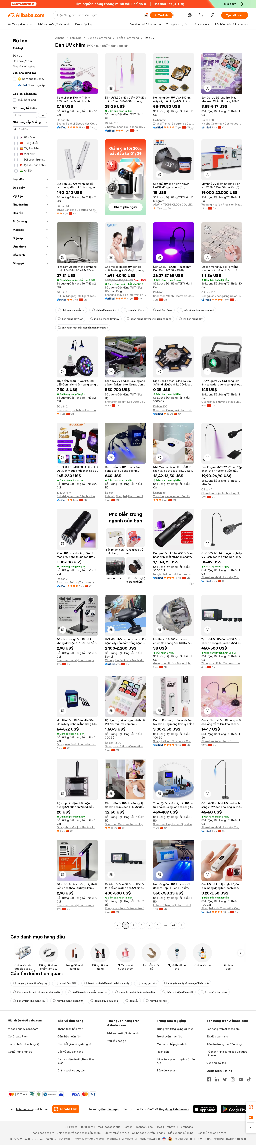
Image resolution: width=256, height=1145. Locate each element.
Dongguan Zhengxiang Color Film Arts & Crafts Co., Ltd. (221, 295)
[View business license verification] (164, 1139)
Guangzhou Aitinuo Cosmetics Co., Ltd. (125, 746)
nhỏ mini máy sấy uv (73, 310)
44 (173, 925)
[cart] (202, 15)
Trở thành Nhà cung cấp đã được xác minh (226, 1053)
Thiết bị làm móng (128, 37)
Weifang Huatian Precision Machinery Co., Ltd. (221, 204)
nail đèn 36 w (164, 310)
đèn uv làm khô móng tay (31, 1000)
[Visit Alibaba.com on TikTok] (248, 1079)
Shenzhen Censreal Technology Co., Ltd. (125, 824)
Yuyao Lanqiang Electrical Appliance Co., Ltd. (77, 209)
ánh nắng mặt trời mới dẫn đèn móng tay (85, 327)
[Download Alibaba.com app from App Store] (205, 1109)
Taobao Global (144, 1126)
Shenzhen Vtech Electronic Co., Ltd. (173, 295)
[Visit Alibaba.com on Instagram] (232, 1079)
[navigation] (30, 482)
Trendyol (170, 1126)
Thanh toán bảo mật (70, 1028)
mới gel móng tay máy (106, 318)
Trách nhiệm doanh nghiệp (24, 1044)
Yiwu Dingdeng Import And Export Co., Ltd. (173, 496)
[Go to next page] (181, 925)
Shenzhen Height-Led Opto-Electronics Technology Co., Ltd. (125, 401)
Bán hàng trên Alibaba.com (223, 1028)
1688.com (87, 1126)
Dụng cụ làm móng (99, 37)
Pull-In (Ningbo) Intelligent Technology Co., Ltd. (77, 295)
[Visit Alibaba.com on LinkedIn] (216, 1079)
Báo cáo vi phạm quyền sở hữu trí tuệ (177, 1061)
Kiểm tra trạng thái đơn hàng (224, 1044)
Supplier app (110, 1109)
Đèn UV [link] (149, 37)
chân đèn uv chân (106, 310)
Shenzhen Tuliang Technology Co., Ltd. (77, 582)
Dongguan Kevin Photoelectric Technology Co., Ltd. (77, 744)
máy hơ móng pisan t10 (70, 1000)
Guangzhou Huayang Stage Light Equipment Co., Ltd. (221, 401)
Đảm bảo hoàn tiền (69, 1036)
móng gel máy (149, 983)
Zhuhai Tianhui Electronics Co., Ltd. (77, 123)
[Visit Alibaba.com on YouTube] (240, 1079)
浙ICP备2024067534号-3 (230, 1139)
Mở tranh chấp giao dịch (172, 1044)
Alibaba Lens (24, 1109)
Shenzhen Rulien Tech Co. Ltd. (220, 741)
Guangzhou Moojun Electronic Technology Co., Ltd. (77, 827)
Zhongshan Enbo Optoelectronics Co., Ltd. (221, 663)
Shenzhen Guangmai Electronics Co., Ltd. (173, 410)
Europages (186, 1126)
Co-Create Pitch (18, 1036)
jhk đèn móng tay (192, 318)
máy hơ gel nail (158, 1000)
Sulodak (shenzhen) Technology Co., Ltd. (77, 496)
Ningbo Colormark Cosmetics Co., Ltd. (221, 123)
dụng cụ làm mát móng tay (32, 983)
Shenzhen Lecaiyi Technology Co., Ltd (77, 660)
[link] (251, 1107)
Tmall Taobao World (108, 1126)
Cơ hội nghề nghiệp (20, 1051)
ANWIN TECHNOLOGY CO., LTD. (173, 204)
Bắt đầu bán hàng (217, 1036)
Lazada (128, 1126)
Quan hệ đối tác (216, 1062)
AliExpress (71, 1126)
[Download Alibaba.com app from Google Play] (234, 1109)
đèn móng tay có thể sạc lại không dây (38, 992)
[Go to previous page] (117, 925)
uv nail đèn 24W (67, 983)
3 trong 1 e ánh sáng (216, 992)
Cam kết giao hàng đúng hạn (75, 1044)
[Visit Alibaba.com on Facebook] (208, 1079)
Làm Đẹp (75, 37)
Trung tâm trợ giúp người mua (175, 1028)
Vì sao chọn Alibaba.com (23, 1028)
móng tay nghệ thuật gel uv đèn (137, 992)
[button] (146, 15)
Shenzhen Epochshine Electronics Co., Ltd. (77, 410)
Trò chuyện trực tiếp (169, 1036)
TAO (159, 1126)
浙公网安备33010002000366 (193, 1139)
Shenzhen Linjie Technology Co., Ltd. (221, 493)
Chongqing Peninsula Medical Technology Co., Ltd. (125, 660)
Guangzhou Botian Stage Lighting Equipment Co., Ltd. (173, 663)
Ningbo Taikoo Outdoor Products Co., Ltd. (173, 574)
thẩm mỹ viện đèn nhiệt (179, 992)
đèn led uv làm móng (106, 1000)
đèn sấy (133, 1000)
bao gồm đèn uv (137, 310)
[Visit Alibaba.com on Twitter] (224, 1079)
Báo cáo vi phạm (167, 1070)
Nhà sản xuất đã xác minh (123, 1033)
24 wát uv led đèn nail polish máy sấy (108, 983)
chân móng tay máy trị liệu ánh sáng (151, 318)
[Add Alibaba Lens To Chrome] (65, 1109)
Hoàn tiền (163, 1051)
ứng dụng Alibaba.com (174, 1109)
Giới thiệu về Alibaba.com (25, 1020)
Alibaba (59, 37)
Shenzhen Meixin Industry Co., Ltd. (221, 577)
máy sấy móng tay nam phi (199, 310)
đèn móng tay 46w (72, 318)
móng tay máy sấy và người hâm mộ (188, 983)
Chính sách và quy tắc (71, 1070)
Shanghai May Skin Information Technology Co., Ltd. (125, 294)
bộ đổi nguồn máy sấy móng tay (89, 992)
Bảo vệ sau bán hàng (70, 1051)
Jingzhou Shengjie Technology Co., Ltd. (125, 126)
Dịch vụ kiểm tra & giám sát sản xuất (77, 1061)
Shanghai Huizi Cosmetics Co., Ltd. (173, 741)
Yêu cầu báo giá (116, 1040)
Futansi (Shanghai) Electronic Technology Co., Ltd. (125, 496)
